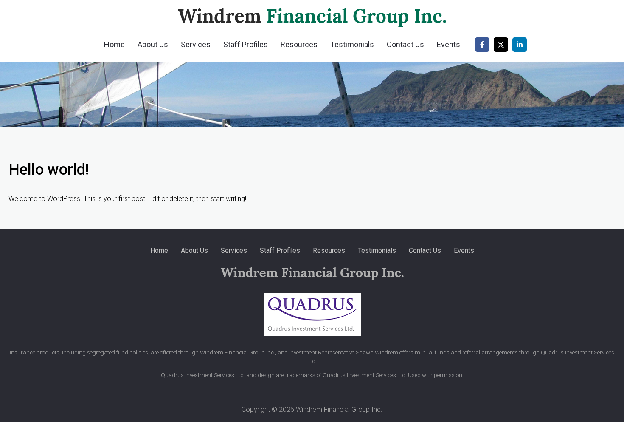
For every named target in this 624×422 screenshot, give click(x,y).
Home (114, 44)
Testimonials (352, 44)
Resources (299, 44)
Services (196, 44)
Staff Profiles (245, 44)
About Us (153, 44)
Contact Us (405, 44)
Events (448, 44)
